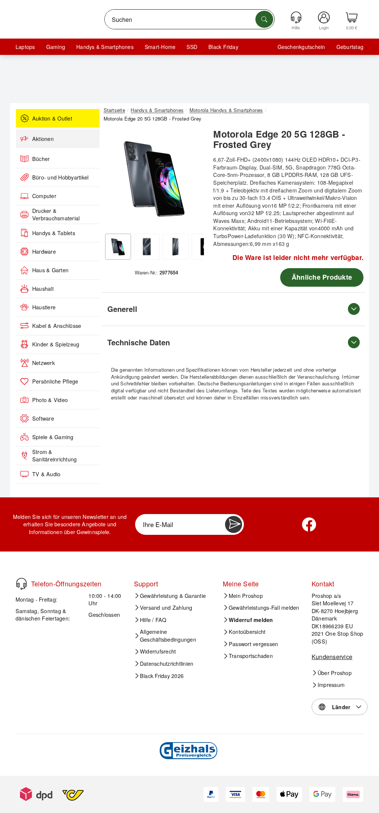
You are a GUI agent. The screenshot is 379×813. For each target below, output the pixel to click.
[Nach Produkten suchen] (264, 19)
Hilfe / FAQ (153, 619)
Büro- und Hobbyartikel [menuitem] (60, 177)
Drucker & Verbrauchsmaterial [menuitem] (56, 214)
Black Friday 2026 (162, 675)
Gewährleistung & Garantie (173, 595)
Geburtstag (349, 46)
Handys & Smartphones (105, 46)
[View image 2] (147, 247)
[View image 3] (176, 247)
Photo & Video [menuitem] (50, 400)
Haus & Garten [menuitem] (50, 270)
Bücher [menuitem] (41, 158)
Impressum (331, 684)
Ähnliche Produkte (322, 277)
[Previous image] (114, 179)
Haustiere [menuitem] (44, 307)
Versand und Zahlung (166, 607)
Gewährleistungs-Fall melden (264, 607)
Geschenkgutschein (301, 46)
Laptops (25, 46)
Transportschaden (251, 655)
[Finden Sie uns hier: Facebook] (309, 524)
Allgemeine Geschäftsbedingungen (168, 635)
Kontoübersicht (247, 631)
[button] (153, 177)
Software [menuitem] (43, 418)
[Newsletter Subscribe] (233, 524)
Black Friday (223, 46)
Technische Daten (138, 342)
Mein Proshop (246, 595)
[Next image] (192, 179)
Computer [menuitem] (44, 196)
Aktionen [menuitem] (43, 138)
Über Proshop (335, 673)
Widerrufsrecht (158, 651)
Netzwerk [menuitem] (43, 362)
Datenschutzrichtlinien (166, 663)
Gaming (55, 46)
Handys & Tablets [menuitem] (53, 233)
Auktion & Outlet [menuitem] (52, 118)
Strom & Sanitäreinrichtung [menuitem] (54, 455)
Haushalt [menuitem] (43, 288)
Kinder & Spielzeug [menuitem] (55, 344)
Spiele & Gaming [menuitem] (53, 437)
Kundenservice (332, 656)
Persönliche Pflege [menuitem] (55, 381)
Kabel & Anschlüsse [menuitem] (56, 325)
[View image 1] (118, 247)
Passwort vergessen (253, 644)
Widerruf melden (251, 619)
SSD (192, 46)
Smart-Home (160, 46)
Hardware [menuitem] (44, 251)
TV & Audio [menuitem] (46, 474)
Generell (122, 308)
